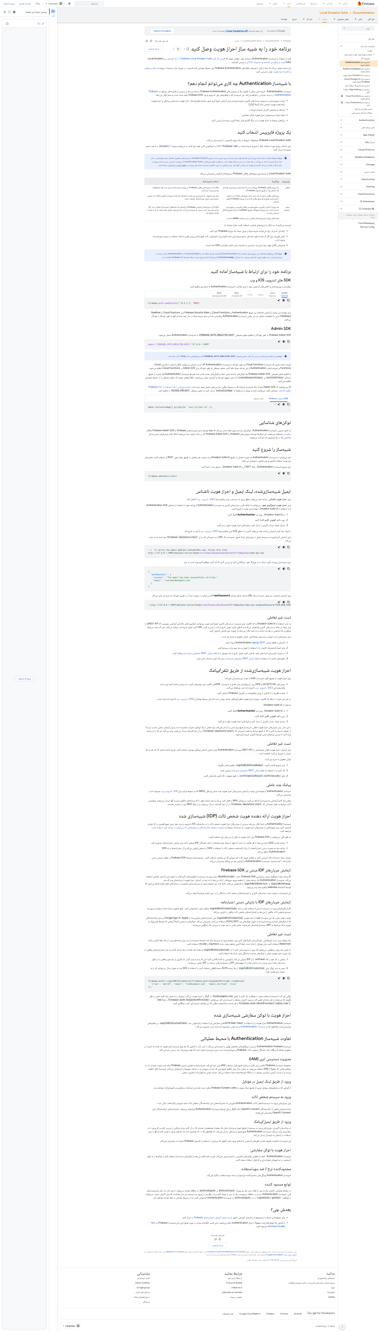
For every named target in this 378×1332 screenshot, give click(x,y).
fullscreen (9, 12)
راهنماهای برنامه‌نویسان (326, 1278)
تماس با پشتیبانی (143, 1278)
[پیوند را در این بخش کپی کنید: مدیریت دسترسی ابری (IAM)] (246, 1059)
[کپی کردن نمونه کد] (288, 300)
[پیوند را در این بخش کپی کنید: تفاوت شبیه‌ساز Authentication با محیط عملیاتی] (198, 1039)
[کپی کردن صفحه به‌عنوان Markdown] (178, 49)
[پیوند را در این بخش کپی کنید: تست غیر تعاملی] (264, 617)
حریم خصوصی (321, 1326)
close (4, 12)
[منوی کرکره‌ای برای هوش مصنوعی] (333, 19)
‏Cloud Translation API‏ (237, 31)
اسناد (289, 3)
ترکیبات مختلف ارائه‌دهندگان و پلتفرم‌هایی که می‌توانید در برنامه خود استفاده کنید (188, 827)
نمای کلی (371, 19)
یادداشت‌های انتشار (143, 1292)
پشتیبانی (259, 3)
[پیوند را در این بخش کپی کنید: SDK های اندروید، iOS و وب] (247, 280)
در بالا (199, 1131)
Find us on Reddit (234, 1282)
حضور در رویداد (236, 1297)
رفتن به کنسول (25, 3)
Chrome (284, 1313)
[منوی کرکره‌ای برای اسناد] (283, 3)
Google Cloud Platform (250, 1313)
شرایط (332, 1326)
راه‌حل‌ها (314, 3)
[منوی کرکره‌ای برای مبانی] (354, 19)
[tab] (284, 294)
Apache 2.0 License (175, 1251)
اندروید (205, 499)
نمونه (333, 1287)
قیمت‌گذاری (300, 3)
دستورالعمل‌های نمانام (142, 1297)
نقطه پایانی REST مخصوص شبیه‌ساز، (242, 658)
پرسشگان (146, 1301)
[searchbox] (358, 28)
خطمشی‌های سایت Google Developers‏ (281, 1254)
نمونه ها (284, 19)
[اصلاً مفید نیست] (146, 41)
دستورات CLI (255, 62)
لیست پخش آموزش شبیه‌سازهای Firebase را (212, 1217)
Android (298, 1313)
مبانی (360, 19)
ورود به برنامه (9, 3)
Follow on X (237, 1287)
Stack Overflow (142, 1282)
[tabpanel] (218, 303)
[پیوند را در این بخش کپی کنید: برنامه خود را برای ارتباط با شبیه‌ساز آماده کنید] (208, 272)
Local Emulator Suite (334, 13)
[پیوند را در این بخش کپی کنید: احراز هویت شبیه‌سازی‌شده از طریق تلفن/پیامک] (206, 670)
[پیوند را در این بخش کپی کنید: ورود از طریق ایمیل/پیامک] (251, 1122)
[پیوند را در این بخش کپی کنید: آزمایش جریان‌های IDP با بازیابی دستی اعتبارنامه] (218, 902)
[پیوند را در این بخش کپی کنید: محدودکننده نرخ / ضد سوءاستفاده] (238, 1169)
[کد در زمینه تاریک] (283, 300)
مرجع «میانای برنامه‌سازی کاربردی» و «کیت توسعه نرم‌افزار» (311, 1282)
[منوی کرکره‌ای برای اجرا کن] (323, 3)
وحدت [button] (249, 294)
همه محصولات (227, 1313)
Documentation (363, 13)
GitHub (331, 1297)
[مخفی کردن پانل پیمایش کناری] (342, 1327)
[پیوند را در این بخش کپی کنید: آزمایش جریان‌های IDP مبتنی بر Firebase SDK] (218, 870)
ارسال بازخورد (153, 48)
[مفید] (151, 41)
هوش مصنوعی (342, 19)
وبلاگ (37, 3)
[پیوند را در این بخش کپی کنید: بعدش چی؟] (268, 1210)
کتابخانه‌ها (331, 1292)
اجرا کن (330, 3)
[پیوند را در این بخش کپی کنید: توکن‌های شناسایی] (256, 423)
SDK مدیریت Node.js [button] (278, 398)
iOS (212, 499)
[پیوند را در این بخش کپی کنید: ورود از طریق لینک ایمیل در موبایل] (239, 1081)
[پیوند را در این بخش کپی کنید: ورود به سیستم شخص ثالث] (248, 1097)
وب (198, 499)
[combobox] (89, 3)
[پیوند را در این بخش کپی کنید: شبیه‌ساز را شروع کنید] (249, 449)
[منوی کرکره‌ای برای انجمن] (269, 3)
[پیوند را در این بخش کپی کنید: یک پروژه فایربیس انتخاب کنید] (234, 132)
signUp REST (258, 642)
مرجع (294, 19)
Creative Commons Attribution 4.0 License (226, 1251)
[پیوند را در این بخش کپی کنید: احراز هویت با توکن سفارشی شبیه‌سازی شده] (211, 1015)
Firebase (287, 41)
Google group (143, 1287)
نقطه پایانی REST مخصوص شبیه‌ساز (200, 653)
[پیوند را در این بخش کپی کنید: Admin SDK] (268, 329)
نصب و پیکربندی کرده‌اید (274, 62)
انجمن (275, 3)
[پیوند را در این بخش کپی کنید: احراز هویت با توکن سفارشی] (247, 1150)
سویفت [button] (261, 294)
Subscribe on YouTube (232, 1292)
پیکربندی (287, 434)
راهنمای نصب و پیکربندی (177, 165)
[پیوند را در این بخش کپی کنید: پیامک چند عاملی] (263, 785)
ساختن (345, 3)
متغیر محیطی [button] (258, 398)
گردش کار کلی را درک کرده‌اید (196, 58)
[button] (360, 46)
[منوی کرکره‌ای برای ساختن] (338, 3)
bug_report (14, 12)
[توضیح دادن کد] (279, 300)
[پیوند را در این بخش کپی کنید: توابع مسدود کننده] (262, 1184)
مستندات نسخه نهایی (247, 1026)
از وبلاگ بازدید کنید (234, 1278)
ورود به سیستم (25, 678)
